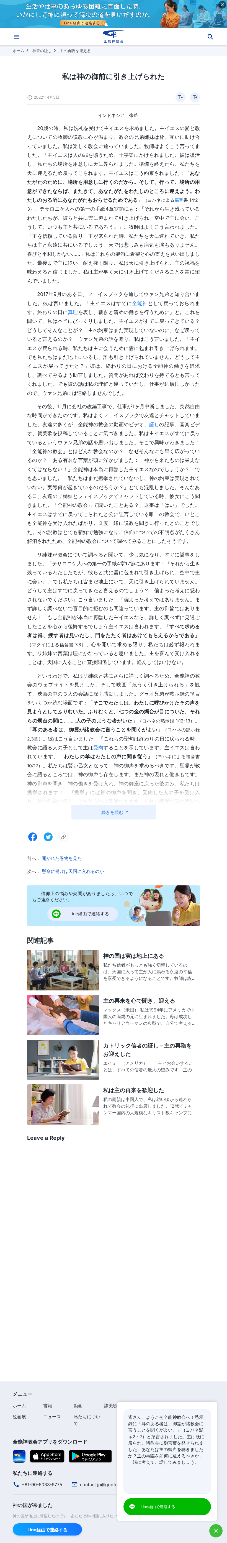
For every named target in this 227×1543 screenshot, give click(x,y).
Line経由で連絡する (47, 1529)
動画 (78, 1405)
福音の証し (42, 50)
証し (154, 424)
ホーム (18, 50)
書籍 (47, 1405)
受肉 (98, 747)
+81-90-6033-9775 (42, 1484)
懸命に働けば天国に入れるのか (73, 871)
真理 (73, 312)
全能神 (140, 303)
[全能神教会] (113, 36)
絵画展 (19, 1416)
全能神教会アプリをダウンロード (50, 1442)
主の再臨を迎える (75, 50)
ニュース (52, 1416)
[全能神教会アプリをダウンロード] (19, 1456)
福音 (178, 200)
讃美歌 (110, 1405)
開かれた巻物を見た (62, 858)
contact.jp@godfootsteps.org (111, 1484)
